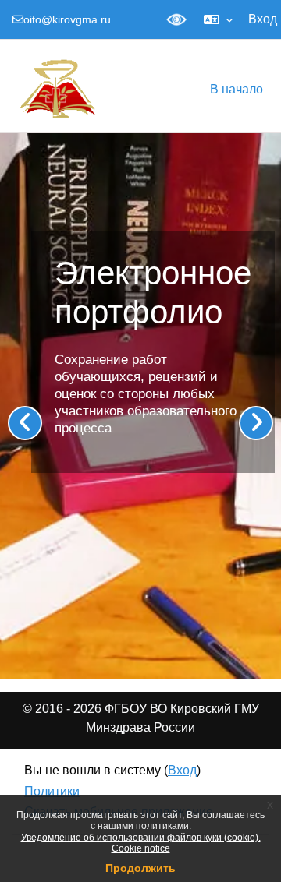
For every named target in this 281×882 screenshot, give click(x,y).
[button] (218, 19)
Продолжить (140, 868)
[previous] (25, 423)
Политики (52, 791)
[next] (256, 423)
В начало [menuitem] (236, 89)
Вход (262, 19)
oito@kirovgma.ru (67, 19)
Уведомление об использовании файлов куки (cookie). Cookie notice (141, 843)
